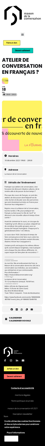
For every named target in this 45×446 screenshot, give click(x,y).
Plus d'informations (16, 433)
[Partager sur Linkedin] (16, 309)
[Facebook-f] (5, 360)
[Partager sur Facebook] (12, 309)
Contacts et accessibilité (22, 388)
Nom (6, 416)
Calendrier (15, 318)
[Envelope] (23, 360)
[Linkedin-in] (17, 360)
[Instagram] (11, 360)
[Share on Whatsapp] (22, 309)
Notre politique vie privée (22, 401)
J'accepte (11, 439)
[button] (22, 34)
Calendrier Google (20, 321)
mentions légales (22, 395)
